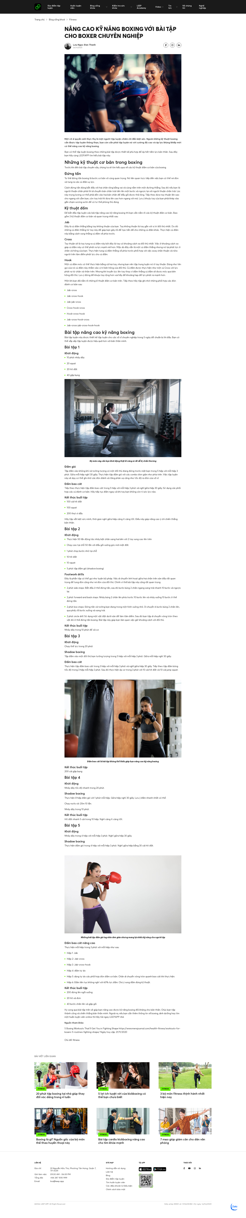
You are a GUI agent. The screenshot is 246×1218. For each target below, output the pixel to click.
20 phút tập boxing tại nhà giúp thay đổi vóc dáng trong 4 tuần (60, 1095)
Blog (108, 1175)
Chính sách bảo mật (115, 1189)
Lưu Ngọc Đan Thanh (84, 44)
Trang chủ (39, 19)
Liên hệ (109, 1172)
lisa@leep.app (57, 1181)
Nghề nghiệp (202, 6)
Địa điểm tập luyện (54, 6)
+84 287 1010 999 (58, 1177)
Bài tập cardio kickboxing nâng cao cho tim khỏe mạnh (121, 1141)
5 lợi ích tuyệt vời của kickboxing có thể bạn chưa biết (122, 1095)
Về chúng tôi (187, 6)
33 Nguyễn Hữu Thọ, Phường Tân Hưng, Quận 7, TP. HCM (73, 1169)
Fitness (73, 19)
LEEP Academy (141, 6)
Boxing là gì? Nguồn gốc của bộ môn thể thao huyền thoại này (60, 1141)
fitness (76, 1040)
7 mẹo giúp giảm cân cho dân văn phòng (182, 1141)
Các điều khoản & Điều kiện (119, 1186)
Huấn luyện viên (75, 6)
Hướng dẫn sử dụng (115, 1168)
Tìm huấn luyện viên (115, 1182)
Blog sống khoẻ (57, 19)
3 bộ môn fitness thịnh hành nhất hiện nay (182, 1095)
